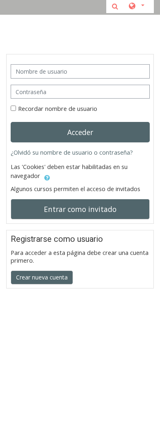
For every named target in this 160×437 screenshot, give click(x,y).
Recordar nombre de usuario (57, 109)
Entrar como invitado (80, 209)
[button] (136, 6)
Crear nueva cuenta (42, 277)
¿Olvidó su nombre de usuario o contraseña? (72, 152)
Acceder (80, 132)
